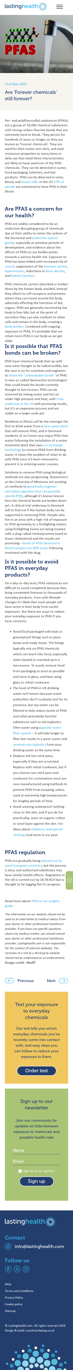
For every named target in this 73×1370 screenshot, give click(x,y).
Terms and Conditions (19, 1291)
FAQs (8, 1284)
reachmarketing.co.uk (40, 1330)
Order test (36, 1070)
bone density (55, 271)
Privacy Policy (14, 1297)
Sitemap (10, 1311)
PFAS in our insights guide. (32, 903)
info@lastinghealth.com (39, 1246)
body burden (14, 326)
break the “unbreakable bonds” (32, 375)
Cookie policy (13, 1304)
